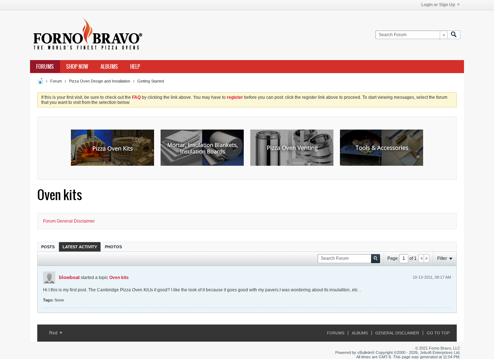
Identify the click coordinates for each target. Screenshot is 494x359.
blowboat (69, 277)
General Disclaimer (397, 333)
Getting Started (150, 81)
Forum (56, 81)
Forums (45, 67)
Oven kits (119, 277)
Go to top (438, 333)
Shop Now (77, 67)
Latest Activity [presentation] (80, 247)
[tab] (48, 247)
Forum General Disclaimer (69, 221)
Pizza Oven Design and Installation (99, 81)
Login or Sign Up (438, 4)
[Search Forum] (453, 34)
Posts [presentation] (48, 247)
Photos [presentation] (113, 247)
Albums (109, 67)
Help (135, 67)
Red (54, 332)
